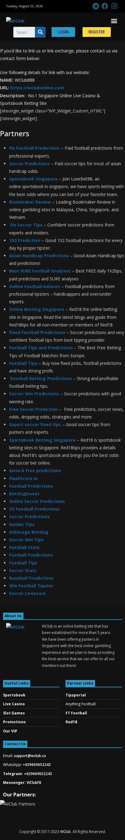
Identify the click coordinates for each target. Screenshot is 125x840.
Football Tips (23, 363)
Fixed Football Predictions (37, 332)
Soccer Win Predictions (34, 394)
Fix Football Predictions (34, 148)
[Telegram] (95, 6)
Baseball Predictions (31, 578)
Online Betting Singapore (36, 309)
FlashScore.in (23, 478)
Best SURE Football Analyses (40, 271)
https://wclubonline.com (37, 88)
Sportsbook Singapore (33, 179)
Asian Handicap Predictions (39, 255)
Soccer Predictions (29, 163)
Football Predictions (31, 486)
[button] (114, 21)
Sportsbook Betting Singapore (43, 440)
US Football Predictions (34, 509)
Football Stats (24, 547)
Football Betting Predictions (41, 378)
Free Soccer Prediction (33, 409)
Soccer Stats (23, 570)
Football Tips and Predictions (41, 348)
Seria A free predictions (35, 470)
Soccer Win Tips (26, 540)
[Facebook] (105, 6)
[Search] (40, 32)
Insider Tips (22, 524)
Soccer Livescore (27, 593)
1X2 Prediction (24, 240)
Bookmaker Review (30, 202)
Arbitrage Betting (28, 532)
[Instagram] (114, 6)
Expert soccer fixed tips (35, 424)
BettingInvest (24, 494)
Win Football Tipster (31, 586)
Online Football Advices (34, 286)
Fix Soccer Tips (26, 225)
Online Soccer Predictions (37, 501)
